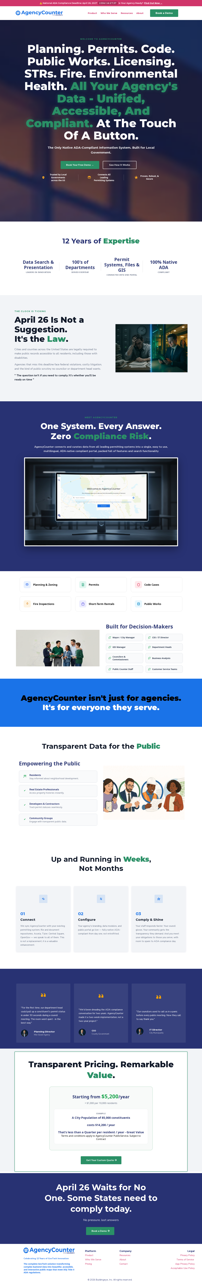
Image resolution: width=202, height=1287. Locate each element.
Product (89, 1255)
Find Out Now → (153, 3)
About (122, 1259)
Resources (124, 1255)
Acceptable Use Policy (183, 1268)
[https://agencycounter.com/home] (39, 13)
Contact (123, 1264)
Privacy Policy (187, 1255)
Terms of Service (185, 1259)
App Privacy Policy (185, 1264)
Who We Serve (93, 1259)
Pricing (88, 1264)
